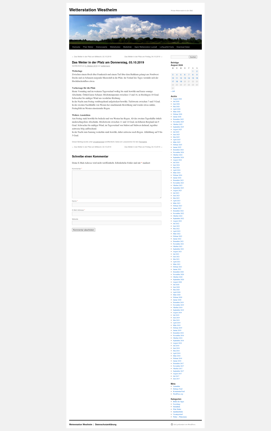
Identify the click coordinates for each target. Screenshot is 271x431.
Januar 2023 (177, 208)
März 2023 (176, 203)
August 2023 (177, 190)
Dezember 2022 (178, 211)
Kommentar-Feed (179, 391)
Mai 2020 (176, 289)
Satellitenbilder (178, 412)
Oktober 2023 (177, 185)
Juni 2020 (176, 287)
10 (173, 78)
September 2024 (178, 157)
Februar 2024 (177, 175)
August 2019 (177, 312)
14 (189, 78)
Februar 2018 (177, 358)
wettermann (105, 66)
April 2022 (176, 231)
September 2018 (178, 340)
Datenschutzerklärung (105, 424)
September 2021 (178, 249)
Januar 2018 (177, 361)
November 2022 (178, 213)
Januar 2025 (177, 147)
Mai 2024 (176, 167)
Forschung (176, 404)
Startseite (76, 47)
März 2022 (176, 233)
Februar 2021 (177, 267)
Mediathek (127, 47)
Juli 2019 (176, 315)
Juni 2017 (176, 378)
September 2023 (178, 188)
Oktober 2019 (177, 307)
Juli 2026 (176, 101)
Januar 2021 (177, 269)
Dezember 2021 (178, 241)
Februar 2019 (177, 328)
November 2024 (178, 152)
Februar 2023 (177, 205)
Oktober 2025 (177, 124)
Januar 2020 (177, 300)
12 (181, 78)
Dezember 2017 (178, 363)
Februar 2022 (177, 236)
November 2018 (178, 335)
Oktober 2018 (177, 338)
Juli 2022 (176, 223)
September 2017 (178, 371)
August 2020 (177, 282)
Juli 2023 (176, 193)
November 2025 (178, 122)
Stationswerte (101, 47)
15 (193, 78)
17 (173, 81)
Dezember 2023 (178, 180)
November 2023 (178, 183)
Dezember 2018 (178, 333)
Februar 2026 (177, 114)
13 (185, 78)
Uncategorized (98, 141)
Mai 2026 (176, 106)
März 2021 (176, 264)
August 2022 (177, 221)
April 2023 (176, 200)
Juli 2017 (176, 376)
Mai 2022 (176, 228)
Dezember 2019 (178, 302)
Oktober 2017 (177, 368)
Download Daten (183, 47)
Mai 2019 (176, 320)
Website (75, 219)
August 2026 (177, 99)
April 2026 (176, 109)
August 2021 (177, 251)
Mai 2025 (176, 137)
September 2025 (178, 127)
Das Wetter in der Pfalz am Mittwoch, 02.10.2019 (91, 56)
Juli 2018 (176, 345)
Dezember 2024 (178, 150)
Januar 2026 (177, 116)
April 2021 (176, 261)
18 (177, 81)
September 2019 (178, 310)
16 (197, 78)
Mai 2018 (176, 350)
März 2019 (176, 325)
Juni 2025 (176, 134)
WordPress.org (178, 394)
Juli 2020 (176, 284)
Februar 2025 (177, 144)
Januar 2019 (177, 330)
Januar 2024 (177, 177)
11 (177, 78)
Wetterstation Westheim (93, 10)
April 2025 (176, 139)
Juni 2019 (176, 317)
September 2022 (178, 218)
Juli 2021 (176, 254)
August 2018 (177, 343)
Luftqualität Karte (167, 47)
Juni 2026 (176, 104)
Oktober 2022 (177, 216)
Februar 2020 (177, 297)
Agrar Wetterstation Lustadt (146, 47)
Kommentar (77, 168)
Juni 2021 (176, 256)
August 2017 (177, 373)
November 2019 (178, 305)
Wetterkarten (115, 47)
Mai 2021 (176, 259)
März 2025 (176, 142)
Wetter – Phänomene (180, 417)
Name (75, 201)
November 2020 (178, 274)
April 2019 (176, 322)
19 (181, 81)
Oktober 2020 (177, 277)
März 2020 (176, 295)
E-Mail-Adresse (78, 210)
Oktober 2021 (177, 246)
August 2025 (177, 129)
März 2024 (176, 172)
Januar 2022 (177, 239)
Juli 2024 (176, 162)
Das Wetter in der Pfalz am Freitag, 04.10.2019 (143, 56)
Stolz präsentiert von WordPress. (185, 424)
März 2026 (176, 111)
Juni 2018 (176, 348)
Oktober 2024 (177, 155)
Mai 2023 (176, 198)
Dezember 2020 (178, 272)
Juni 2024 (176, 165)
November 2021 (178, 244)
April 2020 (176, 292)
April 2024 (176, 170)
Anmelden (176, 386)
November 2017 (178, 366)
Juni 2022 (176, 226)
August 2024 (177, 160)
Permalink (143, 141)
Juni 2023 (176, 195)
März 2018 (176, 356)
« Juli (173, 91)
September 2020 (178, 279)
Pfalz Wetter (88, 47)
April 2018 (176, 353)
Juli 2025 (176, 132)
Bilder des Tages (178, 401)
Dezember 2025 (178, 119)
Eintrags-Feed (177, 389)
